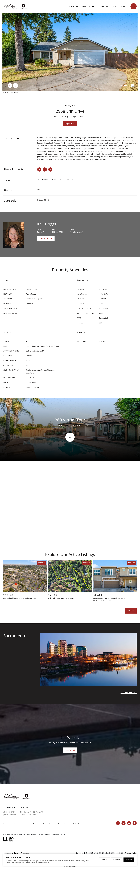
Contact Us (104, 6)
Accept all (129, 859)
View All (131, 611)
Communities (47, 824)
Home (5, 824)
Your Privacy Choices (70, 867)
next (15, 85)
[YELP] (135, 823)
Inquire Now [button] (70, 124)
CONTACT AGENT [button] (46, 239)
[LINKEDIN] (123, 823)
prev (10, 85)
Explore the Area (129, 692)
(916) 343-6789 (119, 6)
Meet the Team (32, 824)
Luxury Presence (21, 853)
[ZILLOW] (129, 823)
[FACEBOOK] (118, 823)
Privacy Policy (131, 853)
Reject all (104, 859)
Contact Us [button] (70, 750)
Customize (116, 859)
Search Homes (88, 6)
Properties (73, 6)
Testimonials (62, 824)
